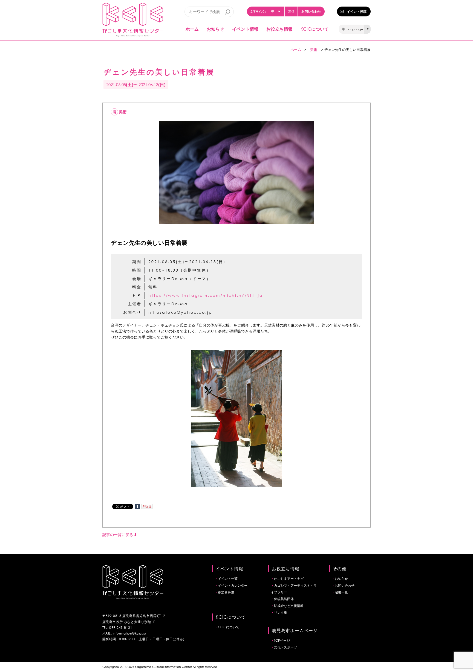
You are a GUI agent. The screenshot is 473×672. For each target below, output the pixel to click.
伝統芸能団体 (284, 599)
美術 (313, 49)
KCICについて (228, 627)
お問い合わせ (311, 11)
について (315, 29)
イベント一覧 (228, 578)
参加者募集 (226, 592)
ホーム (192, 28)
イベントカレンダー (232, 585)
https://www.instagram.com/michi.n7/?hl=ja (205, 295)
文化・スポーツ (285, 647)
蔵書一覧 (341, 592)
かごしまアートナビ (289, 578)
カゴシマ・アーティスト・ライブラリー (294, 588)
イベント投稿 (357, 11)
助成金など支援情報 (289, 605)
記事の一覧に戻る (118, 534)
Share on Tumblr (137, 506)
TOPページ (282, 640)
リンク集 (280, 612)
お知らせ (215, 28)
